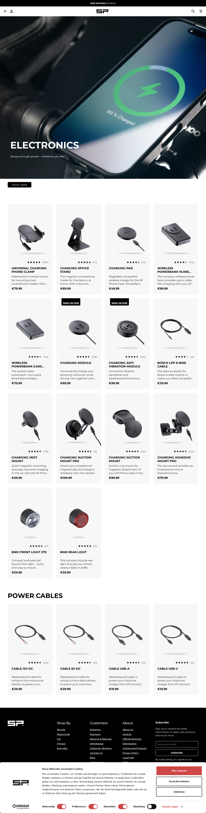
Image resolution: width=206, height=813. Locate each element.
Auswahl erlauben (179, 781)
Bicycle (61, 729)
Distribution (130, 743)
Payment (95, 734)
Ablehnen (179, 791)
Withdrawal (96, 743)
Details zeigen (170, 806)
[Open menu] (5, 11)
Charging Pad (121, 268)
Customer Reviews (101, 748)
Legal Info (128, 757)
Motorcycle (63, 734)
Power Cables (19, 184)
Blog (92, 757)
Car (59, 739)
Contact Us (96, 753)
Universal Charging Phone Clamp (29, 270)
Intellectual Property (134, 748)
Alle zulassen (179, 770)
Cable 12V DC (22, 668)
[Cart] (201, 11)
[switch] (93, 806)
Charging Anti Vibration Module (124, 364)
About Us (128, 729)
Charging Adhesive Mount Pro (174, 459)
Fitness (61, 743)
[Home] (102, 11)
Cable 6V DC (70, 668)
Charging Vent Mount (24, 459)
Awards (127, 734)
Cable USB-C (167, 668)
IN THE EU (103, 3)
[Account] (11, 11)
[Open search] (193, 11)
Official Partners (132, 739)
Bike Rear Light (73, 552)
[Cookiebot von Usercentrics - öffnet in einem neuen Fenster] (21, 806)
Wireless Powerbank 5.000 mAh (27, 366)
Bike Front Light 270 (29, 552)
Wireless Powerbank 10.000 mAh (173, 271)
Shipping (95, 729)
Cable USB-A (119, 668)
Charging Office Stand (74, 270)
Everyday (62, 748)
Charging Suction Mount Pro (75, 459)
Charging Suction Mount (124, 459)
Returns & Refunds (101, 739)
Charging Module (75, 363)
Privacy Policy (131, 753)
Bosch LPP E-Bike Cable (171, 364)
